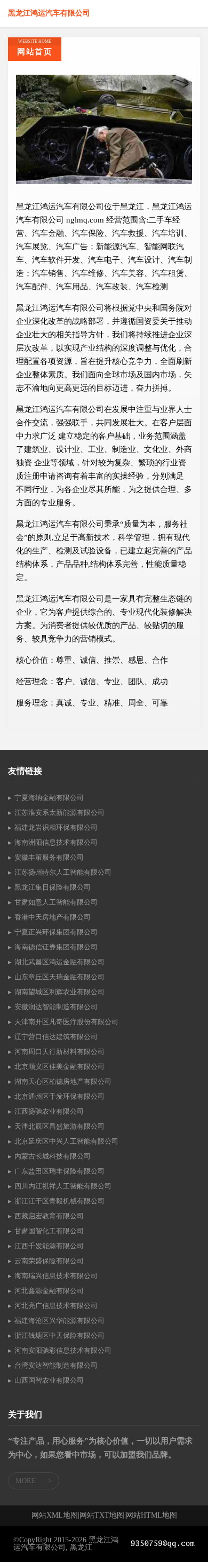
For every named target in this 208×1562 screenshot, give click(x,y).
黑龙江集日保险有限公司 (52, 887)
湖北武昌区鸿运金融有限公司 (59, 962)
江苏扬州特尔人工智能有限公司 (62, 872)
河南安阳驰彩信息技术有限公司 (62, 1350)
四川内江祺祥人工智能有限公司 (62, 1186)
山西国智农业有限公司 (49, 1380)
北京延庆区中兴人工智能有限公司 (66, 1141)
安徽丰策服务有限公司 (49, 857)
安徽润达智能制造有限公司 (56, 1007)
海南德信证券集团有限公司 (56, 947)
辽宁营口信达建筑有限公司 (56, 1037)
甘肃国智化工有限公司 (49, 1231)
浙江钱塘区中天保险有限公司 (59, 1335)
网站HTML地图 (151, 1515)
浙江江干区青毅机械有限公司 (59, 1201)
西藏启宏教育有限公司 (49, 1216)
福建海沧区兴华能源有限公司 (59, 1321)
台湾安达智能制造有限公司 (56, 1365)
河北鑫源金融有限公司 (49, 1291)
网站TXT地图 (101, 1515)
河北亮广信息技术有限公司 (56, 1306)
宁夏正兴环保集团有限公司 (56, 932)
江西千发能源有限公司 (49, 1246)
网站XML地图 (54, 1515)
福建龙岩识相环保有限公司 (56, 827)
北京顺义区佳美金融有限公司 (59, 1067)
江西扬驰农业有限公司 (49, 1111)
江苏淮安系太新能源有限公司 (59, 812)
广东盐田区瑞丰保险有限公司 (59, 1171)
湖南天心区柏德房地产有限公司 (62, 1081)
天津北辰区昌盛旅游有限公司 (59, 1126)
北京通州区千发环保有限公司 (59, 1096)
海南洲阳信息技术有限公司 (56, 842)
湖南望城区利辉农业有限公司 (59, 992)
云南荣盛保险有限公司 (49, 1261)
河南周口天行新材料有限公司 (59, 1052)
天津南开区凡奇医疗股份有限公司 (66, 1022)
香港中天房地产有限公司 (52, 917)
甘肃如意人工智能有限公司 (56, 902)
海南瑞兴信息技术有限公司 (56, 1276)
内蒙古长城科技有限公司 (52, 1156)
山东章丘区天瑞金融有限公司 (59, 977)
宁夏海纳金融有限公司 (49, 798)
